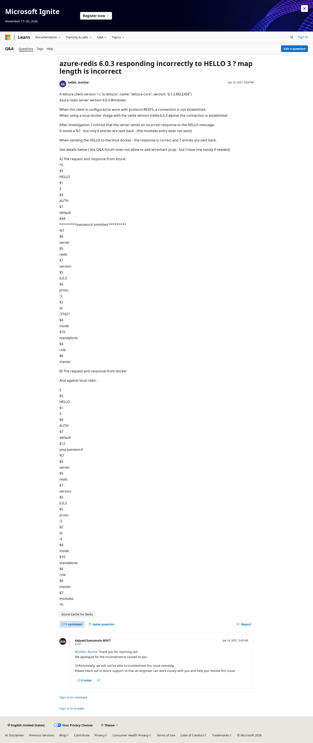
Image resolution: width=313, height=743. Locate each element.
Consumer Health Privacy (130, 735)
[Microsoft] (8, 37)
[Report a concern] (98, 680)
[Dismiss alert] (304, 8)
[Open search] (292, 37)
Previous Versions (41, 735)
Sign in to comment (73, 697)
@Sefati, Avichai (87, 652)
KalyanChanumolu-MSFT (93, 640)
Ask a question (295, 49)
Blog (62, 735)
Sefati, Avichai (78, 82)
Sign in (303, 37)
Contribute (81, 735)
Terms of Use (166, 735)
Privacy (100, 735)
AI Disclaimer (14, 735)
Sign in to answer (71, 708)
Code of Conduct (192, 735)
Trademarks (220, 735)
